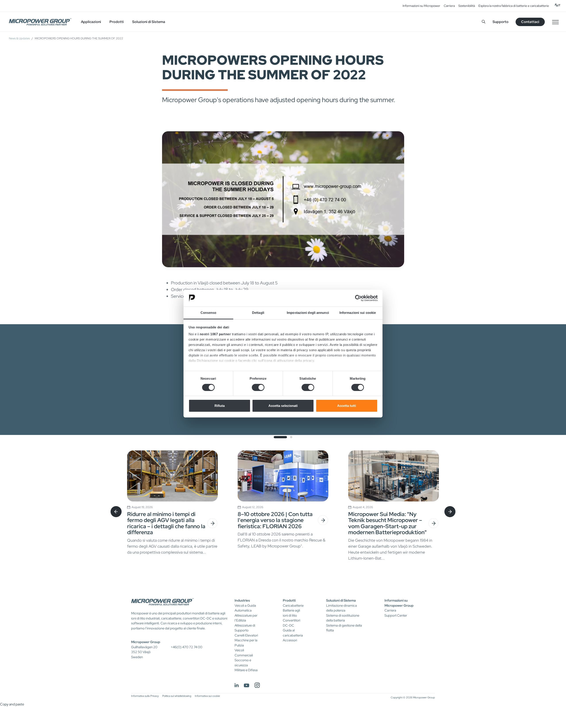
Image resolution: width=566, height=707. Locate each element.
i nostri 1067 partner (214, 334)
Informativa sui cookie (207, 696)
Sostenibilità (466, 6)
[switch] (258, 387)
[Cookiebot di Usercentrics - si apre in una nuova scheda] (358, 298)
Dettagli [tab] (258, 312)
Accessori (290, 640)
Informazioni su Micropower (421, 6)
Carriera (449, 6)
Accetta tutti (346, 406)
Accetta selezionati (283, 406)
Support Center (395, 615)
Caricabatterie (293, 605)
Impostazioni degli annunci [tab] (308, 312)
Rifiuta (219, 406)
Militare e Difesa (246, 670)
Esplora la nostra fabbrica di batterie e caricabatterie (513, 6)
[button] (280, 437)
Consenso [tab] (208, 312)
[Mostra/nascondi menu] (555, 21)
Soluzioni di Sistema (341, 600)
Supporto (501, 21)
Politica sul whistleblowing (176, 696)
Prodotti (289, 600)
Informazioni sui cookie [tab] (357, 312)
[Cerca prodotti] (484, 21)
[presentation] (116, 511)
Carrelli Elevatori (246, 635)
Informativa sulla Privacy (145, 696)
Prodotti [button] (116, 21)
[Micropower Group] (40, 22)
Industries (242, 600)
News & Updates (19, 38)
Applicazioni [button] (91, 21)
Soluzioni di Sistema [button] (148, 21)
